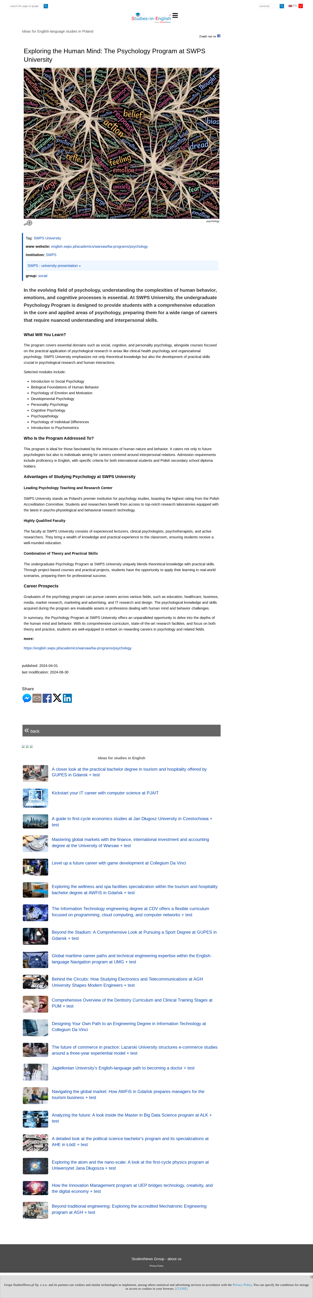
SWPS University (47, 238)
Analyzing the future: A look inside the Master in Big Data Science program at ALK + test (132, 1118)
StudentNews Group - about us (156, 1259)
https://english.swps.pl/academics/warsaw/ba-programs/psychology (78, 648)
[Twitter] (57, 700)
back (31, 729)
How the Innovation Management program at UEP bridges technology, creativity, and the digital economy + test (132, 1188)
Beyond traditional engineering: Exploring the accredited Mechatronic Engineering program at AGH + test (129, 1209)
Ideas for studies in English (121, 758)
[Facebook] (47, 701)
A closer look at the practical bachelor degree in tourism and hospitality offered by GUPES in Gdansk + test (129, 772)
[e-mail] (36, 701)
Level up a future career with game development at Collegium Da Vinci (119, 863)
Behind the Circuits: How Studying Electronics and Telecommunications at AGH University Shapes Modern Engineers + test (127, 982)
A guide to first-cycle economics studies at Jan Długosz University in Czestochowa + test (132, 821)
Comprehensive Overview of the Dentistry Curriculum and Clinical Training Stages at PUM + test (132, 1003)
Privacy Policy (242, 1285)
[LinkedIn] (67, 701)
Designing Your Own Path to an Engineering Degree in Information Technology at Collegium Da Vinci (129, 1026)
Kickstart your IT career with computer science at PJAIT (105, 792)
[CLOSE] (181, 1288)
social (42, 276)
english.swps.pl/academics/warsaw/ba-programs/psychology (99, 246)
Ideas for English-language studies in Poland (57, 31)
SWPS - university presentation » (54, 266)
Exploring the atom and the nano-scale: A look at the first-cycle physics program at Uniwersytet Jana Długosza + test (130, 1165)
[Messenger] (26, 701)
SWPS (51, 255)
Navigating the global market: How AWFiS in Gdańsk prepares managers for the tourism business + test (128, 1094)
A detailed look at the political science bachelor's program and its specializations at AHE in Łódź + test (130, 1141)
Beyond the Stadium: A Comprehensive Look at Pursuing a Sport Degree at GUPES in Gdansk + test (134, 935)
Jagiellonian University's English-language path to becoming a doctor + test (123, 1067)
